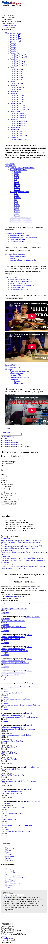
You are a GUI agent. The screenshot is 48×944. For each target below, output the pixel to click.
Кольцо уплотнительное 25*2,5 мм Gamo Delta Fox (20, 705)
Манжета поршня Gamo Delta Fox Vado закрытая (19, 717)
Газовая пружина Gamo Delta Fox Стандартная (18, 781)
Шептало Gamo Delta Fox (10, 639)
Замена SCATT (11, 881)
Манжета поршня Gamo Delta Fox (13, 627)
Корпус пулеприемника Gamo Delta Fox (16, 735)
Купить (3, 811)
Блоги (7, 852)
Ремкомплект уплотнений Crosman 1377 (16, 831)
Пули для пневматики (13, 869)
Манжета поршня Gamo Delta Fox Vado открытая (19, 687)
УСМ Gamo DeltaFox (9, 753)
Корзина (4, 27)
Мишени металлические (14, 875)
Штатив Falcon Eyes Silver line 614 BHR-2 (16, 825)
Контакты (9, 860)
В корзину (5, 613)
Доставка (8, 854)
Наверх (3, 936)
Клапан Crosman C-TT (9, 819)
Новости (8, 850)
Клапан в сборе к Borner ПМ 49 (13, 807)
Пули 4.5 (28, 635)
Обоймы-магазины (12, 883)
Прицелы (9, 885)
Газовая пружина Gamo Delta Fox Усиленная (18, 729)
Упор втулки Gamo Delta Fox (12, 741)
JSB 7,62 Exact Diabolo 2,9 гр (12, 813)
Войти (3, 25)
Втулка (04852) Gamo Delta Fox (13, 621)
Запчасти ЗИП (10, 873)
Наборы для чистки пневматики (13, 637)
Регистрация (11, 25)
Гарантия (8, 858)
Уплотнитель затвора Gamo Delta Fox (15, 663)
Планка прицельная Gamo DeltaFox (14, 651)
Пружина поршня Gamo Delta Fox (14, 609)
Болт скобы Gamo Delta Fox (11, 793)
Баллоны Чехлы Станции (15, 877)
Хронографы (10, 871)
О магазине (9, 856)
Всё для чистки (11, 879)
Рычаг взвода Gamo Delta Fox (12, 693)
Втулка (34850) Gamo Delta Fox (13, 775)
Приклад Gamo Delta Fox (10, 675)
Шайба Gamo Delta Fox (9, 747)
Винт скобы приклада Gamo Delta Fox (15, 699)
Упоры (7, 887)
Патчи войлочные (32, 767)
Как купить (5, 432)
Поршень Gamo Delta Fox (10, 769)
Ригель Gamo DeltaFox (9, 759)
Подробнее (5, 829)
